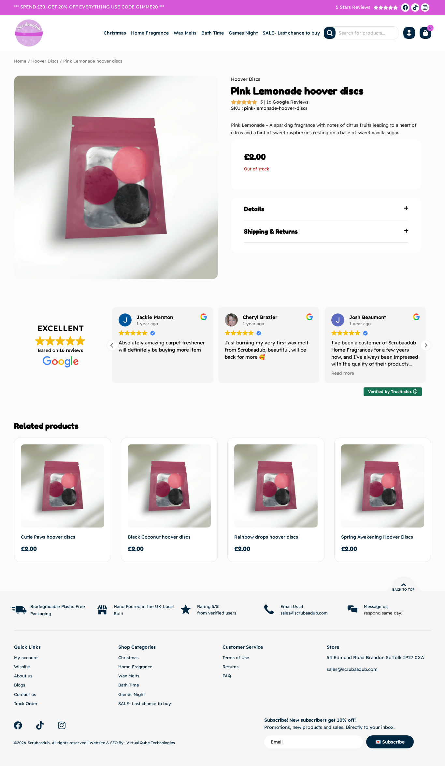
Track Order (25, 703)
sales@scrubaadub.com (352, 669)
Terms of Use (236, 657)
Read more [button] (342, 373)
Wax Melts (185, 33)
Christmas (115, 33)
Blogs (19, 684)
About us (23, 675)
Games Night (243, 33)
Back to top (403, 589)
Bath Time (212, 33)
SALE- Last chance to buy (291, 33)
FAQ (227, 675)
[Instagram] (425, 7)
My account (26, 657)
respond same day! (383, 612)
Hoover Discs (44, 61)
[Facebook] (405, 7)
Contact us (25, 694)
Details (254, 208)
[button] (326, 209)
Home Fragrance (150, 33)
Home (20, 61)
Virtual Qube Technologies (150, 742)
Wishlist (22, 666)
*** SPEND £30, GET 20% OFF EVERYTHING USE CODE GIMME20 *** (89, 7)
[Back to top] (403, 585)
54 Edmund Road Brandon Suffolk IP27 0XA (375, 657)
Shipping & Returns (271, 231)
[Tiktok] (415, 7)
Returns (230, 666)
